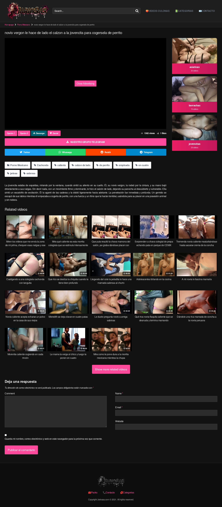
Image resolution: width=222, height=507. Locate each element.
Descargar (40, 133)
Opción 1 (11, 133)
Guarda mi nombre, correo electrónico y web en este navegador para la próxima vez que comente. (53, 438)
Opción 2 (24, 133)
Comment (10, 393)
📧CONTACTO (207, 11)
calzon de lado (82, 165)
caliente (61, 165)
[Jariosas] (27, 11)
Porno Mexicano (23, 24)
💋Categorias (127, 492)
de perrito (104, 165)
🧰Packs (92, 492)
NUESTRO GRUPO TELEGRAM (87, 142)
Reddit (108, 152)
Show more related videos (111, 369)
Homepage (9, 24)
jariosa (13, 173)
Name (119, 393)
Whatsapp (67, 152)
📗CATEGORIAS (184, 11)
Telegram (148, 152)
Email (118, 407)
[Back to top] (213, 497)
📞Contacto (109, 492)
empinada (124, 165)
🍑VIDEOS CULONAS (158, 11)
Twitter (26, 152)
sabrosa (30, 173)
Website (119, 421)
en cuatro (143, 165)
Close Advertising (85, 83)
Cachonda (42, 165)
